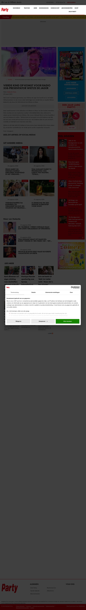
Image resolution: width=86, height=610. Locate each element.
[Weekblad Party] (4, 10)
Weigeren (18, 321)
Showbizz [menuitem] (16, 8)
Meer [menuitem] (35, 8)
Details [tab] (33, 292)
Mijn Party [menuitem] (72, 11)
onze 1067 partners (16, 301)
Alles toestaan (67, 321)
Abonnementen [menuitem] (66, 8)
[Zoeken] (83, 10)
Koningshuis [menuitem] (44, 8)
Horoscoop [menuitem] (55, 8)
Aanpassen (42, 321)
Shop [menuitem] (76, 8)
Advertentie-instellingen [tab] (52, 292)
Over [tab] (71, 292)
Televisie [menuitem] (27, 8)
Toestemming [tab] (15, 292)
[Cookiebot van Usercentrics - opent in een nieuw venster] (72, 287)
